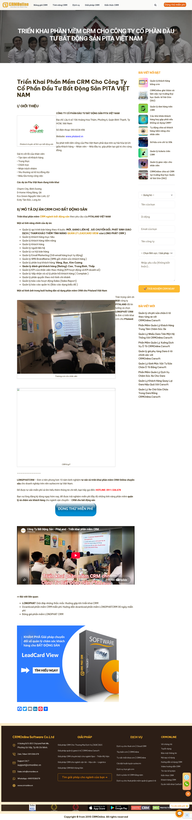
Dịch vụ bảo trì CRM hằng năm (130, 775)
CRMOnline (169, 737)
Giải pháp (84, 737)
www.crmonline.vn (25, 785)
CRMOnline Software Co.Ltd (33, 737)
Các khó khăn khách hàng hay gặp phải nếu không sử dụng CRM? (161, 119)
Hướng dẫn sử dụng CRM (171, 762)
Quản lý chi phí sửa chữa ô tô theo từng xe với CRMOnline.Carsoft (154, 317)
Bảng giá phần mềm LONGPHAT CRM (42, 614)
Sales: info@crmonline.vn (28, 771)
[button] (155, 5)
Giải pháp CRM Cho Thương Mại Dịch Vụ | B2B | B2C (80, 745)
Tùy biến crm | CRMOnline (128, 752)
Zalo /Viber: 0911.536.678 (28, 754)
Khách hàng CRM (168, 780)
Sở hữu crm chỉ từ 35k (161, 142)
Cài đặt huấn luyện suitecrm (129, 763)
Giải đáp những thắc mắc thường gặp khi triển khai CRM (60, 603)
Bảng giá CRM (40, 5)
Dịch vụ (76, 5)
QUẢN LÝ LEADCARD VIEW (82, 233)
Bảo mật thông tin (169, 753)
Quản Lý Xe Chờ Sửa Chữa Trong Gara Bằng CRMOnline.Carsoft (153, 393)
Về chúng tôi (166, 744)
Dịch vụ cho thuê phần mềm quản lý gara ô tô (136, 781)
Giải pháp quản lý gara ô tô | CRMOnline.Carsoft (78, 750)
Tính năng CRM (60, 5)
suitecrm (54, 483)
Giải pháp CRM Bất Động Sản (70, 768)
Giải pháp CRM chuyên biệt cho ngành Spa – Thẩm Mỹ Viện (83, 756)
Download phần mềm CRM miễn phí (42, 606)
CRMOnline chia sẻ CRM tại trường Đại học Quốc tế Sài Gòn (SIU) (162, 175)
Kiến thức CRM (112, 5)
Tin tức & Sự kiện (168, 771)
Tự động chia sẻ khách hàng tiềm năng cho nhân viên (161, 131)
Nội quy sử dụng (168, 757)
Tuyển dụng (166, 749)
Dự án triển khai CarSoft (171, 784)
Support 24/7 (23, 761)
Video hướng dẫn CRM (170, 766)
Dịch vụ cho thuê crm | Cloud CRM (131, 746)
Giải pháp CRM (92, 5)
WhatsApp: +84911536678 (29, 778)
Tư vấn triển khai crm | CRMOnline (131, 758)
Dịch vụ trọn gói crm (125, 769)
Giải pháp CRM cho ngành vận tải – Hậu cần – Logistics (82, 762)
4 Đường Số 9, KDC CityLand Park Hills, (33, 743)
